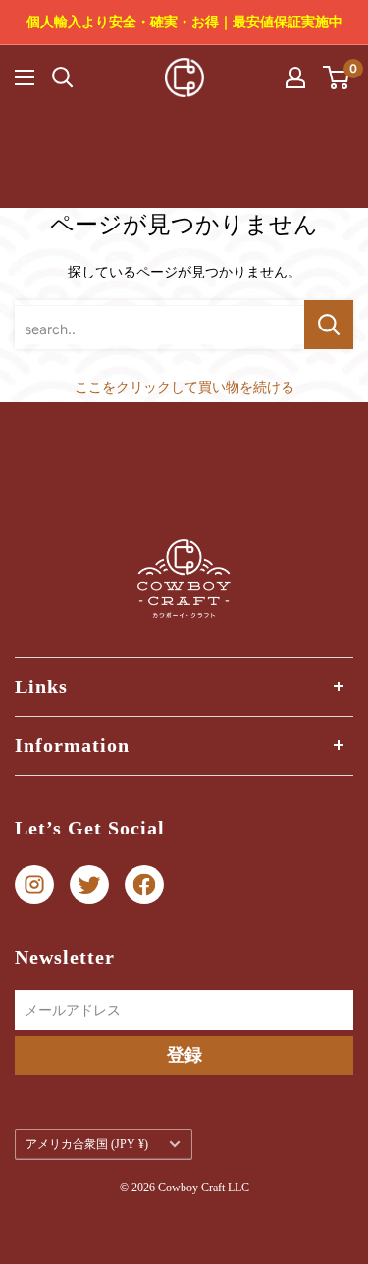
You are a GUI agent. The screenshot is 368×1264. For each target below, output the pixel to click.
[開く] (63, 77)
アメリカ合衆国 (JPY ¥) (87, 1144)
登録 (184, 1054)
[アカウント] (295, 77)
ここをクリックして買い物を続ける (184, 387)
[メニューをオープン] (24, 77)
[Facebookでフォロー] (144, 885)
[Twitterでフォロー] (89, 885)
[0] (337, 77)
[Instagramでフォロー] (34, 885)
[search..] (328, 324)
